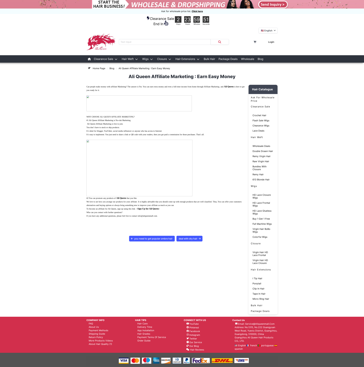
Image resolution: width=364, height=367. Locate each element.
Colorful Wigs (260, 236)
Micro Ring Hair (261, 298)
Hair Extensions (185, 59)
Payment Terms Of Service (151, 337)
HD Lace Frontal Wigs (261, 204)
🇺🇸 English (241, 345)
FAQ (91, 323)
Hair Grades (143, 333)
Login (271, 41)
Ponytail (257, 283)
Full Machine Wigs (262, 223)
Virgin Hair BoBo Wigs (261, 230)
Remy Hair (258, 174)
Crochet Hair (259, 115)
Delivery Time (144, 327)
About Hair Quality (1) (100, 344)
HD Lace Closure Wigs (262, 196)
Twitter (193, 338)
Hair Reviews (197, 349)
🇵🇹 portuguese (266, 345)
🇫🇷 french (252, 345)
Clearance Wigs (261, 125)
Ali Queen (229, 86)
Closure (162, 59)
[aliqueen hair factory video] (266, 59)
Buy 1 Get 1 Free (261, 218)
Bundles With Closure (259, 168)
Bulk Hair (209, 59)
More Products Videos (101, 340)
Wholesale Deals (261, 146)
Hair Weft (128, 59)
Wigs (145, 59)
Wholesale (247, 59)
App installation (145, 330)
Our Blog (194, 346)
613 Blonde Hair (261, 179)
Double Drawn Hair (263, 151)
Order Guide (143, 340)
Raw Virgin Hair (261, 161)
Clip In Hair (258, 288)
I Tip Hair (257, 278)
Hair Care (142, 323)
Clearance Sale (103, 59)
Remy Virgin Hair (262, 156)
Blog (260, 59)
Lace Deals (258, 130)
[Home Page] (89, 59)
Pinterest (194, 327)
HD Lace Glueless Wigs (262, 212)
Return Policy (96, 337)
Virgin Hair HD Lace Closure (260, 261)
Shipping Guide (97, 333)
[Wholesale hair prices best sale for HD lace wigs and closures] (182, 4)
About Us (94, 327)
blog (111, 68)
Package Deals (228, 59)
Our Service (195, 342)
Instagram (194, 334)
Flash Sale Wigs (261, 120)
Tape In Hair (259, 293)
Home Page (99, 68)
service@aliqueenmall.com (260, 323)
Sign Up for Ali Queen (148, 209)
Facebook (194, 331)
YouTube (194, 323)
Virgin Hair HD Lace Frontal (260, 254)
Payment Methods (98, 330)
